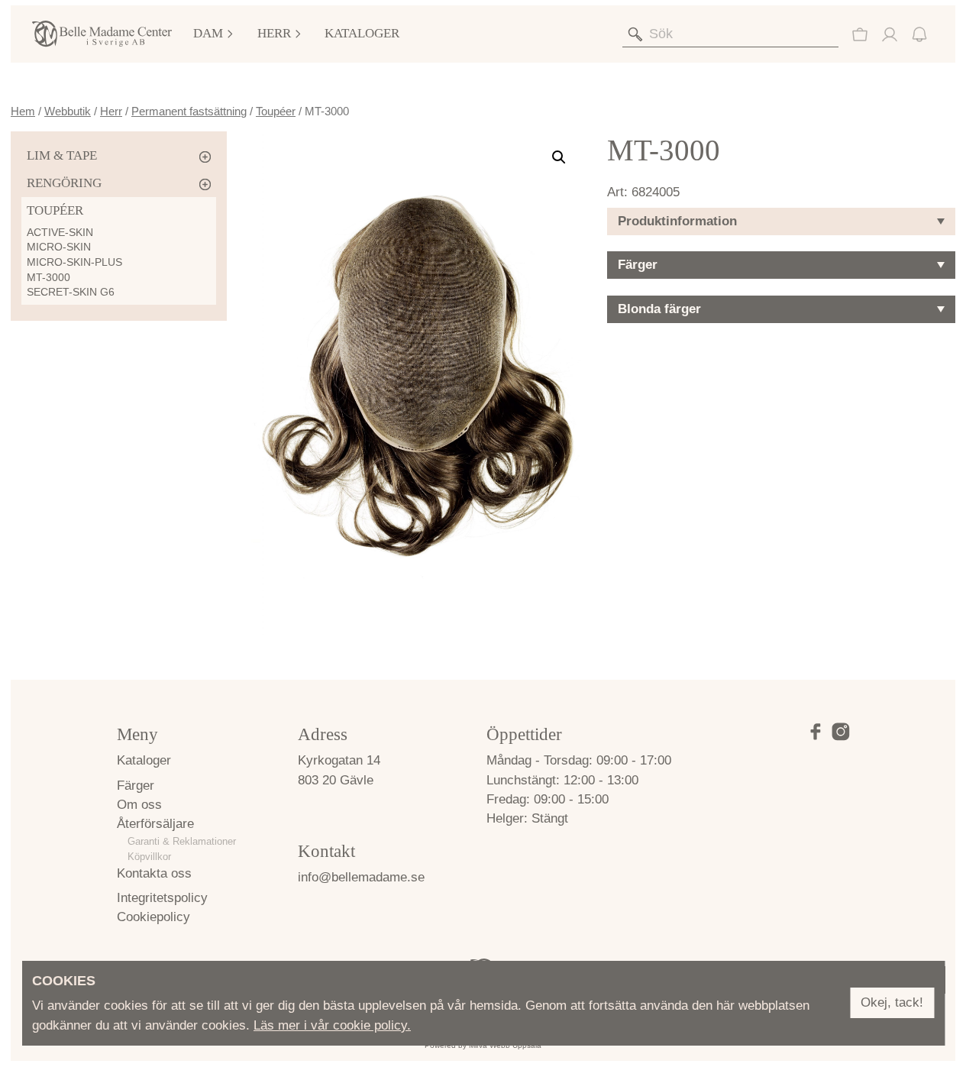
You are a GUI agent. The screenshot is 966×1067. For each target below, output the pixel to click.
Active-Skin (60, 232)
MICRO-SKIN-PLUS (74, 262)
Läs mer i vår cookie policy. (332, 1025)
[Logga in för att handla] (859, 34)
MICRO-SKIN (59, 247)
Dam (208, 33)
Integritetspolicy (162, 898)
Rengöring (64, 183)
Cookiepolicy (153, 917)
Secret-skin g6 (71, 292)
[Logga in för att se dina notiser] (919, 34)
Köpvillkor (149, 856)
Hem (23, 111)
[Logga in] (889, 34)
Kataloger (362, 33)
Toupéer (276, 111)
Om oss (139, 804)
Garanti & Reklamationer (182, 841)
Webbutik (67, 111)
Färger (135, 785)
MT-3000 (48, 277)
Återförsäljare (155, 823)
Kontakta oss (154, 873)
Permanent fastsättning (189, 111)
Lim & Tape (62, 155)
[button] (559, 157)
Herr (274, 33)
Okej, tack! (892, 1003)
